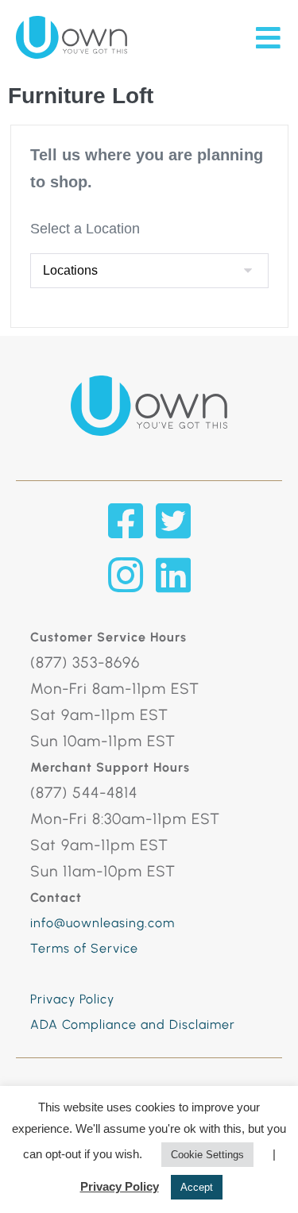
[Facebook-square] (125, 521)
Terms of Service (84, 948)
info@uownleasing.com (102, 922)
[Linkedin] (173, 575)
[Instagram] (125, 575)
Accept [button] (196, 1187)
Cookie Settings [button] (207, 1155)
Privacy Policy (72, 999)
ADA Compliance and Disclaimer (132, 1024)
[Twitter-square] (173, 521)
